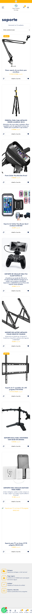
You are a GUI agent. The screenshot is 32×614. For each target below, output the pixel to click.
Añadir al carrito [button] (16, 78)
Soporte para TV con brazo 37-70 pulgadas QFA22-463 (16, 544)
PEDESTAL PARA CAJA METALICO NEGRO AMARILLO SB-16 (16, 121)
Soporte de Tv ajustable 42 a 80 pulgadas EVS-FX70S (16, 388)
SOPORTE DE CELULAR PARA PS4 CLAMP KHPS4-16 (16, 275)
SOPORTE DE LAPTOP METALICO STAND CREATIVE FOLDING (16, 333)
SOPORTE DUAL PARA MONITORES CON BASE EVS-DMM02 (16, 439)
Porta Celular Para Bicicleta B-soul (16, 175)
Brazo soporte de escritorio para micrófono (16, 71)
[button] (4, 610)
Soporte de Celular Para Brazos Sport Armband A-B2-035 (16, 225)
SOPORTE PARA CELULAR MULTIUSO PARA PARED (16, 489)
